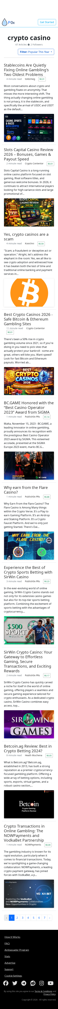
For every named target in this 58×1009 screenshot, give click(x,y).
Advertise (10, 962)
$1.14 (46, 416)
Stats (7, 956)
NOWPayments (33, 844)
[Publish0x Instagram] (42, 983)
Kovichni (30, 243)
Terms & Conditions (43, 991)
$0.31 (41, 79)
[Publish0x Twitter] (15, 983)
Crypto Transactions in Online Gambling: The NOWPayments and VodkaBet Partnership (24, 833)
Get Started (47, 22)
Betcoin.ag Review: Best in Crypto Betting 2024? (28, 748)
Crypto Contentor (34, 163)
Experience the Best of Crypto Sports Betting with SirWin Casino (28, 572)
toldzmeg (30, 78)
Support (9, 969)
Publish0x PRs (33, 416)
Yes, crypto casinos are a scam (26, 237)
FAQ (7, 943)
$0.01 (50, 163)
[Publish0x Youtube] (51, 983)
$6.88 (46, 496)
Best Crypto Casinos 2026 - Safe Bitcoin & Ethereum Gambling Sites (28, 319)
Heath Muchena (34, 755)
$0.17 (46, 675)
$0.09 (47, 844)
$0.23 (46, 581)
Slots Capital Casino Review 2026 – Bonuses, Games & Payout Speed (28, 154)
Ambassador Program (17, 949)
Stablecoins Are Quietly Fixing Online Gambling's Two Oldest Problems (26, 69)
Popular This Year (35, 52)
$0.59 (41, 243)
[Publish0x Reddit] (33, 983)
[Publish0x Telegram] (24, 983)
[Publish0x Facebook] (6, 983)
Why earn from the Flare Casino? (26, 490)
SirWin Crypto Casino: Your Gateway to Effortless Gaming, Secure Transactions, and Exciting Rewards (28, 661)
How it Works (12, 936)
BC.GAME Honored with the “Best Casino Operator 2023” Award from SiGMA (29, 407)
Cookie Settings (13, 975)
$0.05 (49, 755)
